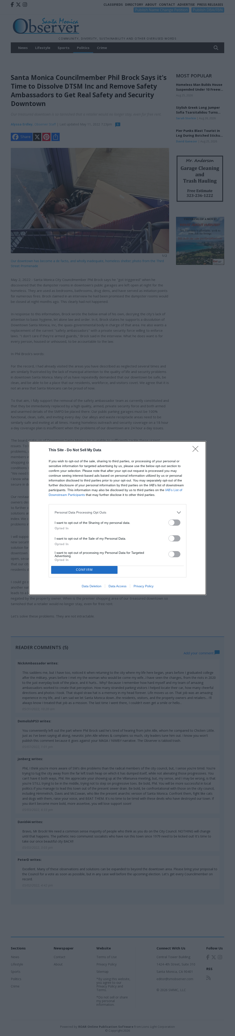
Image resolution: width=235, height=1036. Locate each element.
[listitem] (117, 512)
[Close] (197, 450)
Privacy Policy (144, 586)
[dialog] (117, 518)
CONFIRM (84, 569)
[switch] (174, 522)
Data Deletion (91, 586)
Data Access (117, 586)
